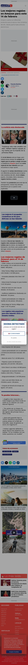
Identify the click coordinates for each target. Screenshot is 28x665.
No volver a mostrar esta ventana (14, 341)
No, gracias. (14, 337)
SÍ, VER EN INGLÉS (14, 333)
